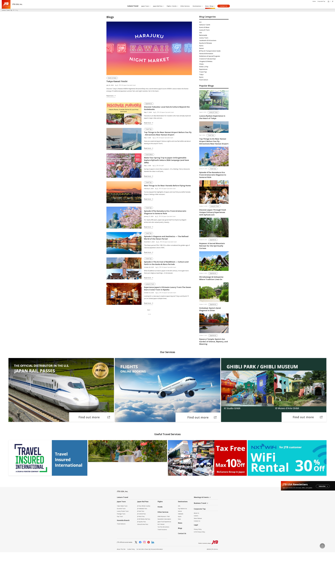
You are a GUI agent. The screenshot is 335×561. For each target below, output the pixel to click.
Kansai (180, 511)
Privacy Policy (198, 529)
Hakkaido (180, 514)
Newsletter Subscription (164, 519)
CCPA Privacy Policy (199, 532)
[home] (12, 4)
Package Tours (121, 514)
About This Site (121, 549)
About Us (196, 513)
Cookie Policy (131, 549)
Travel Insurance (162, 529)
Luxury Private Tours (123, 511)
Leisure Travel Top (7, 10)
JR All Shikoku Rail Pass (143, 519)
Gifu (179, 506)
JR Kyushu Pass (141, 521)
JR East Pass (140, 511)
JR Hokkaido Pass (142, 508)
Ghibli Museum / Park (164, 516)
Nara (179, 519)
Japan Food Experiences (164, 521)
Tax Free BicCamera (163, 527)
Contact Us (223, 6)
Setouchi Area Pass (142, 524)
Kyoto (179, 516)
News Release (198, 518)
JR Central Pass (141, 514)
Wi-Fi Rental (161, 524)
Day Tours (120, 516)
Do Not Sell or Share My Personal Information (150, 549)
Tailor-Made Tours (122, 506)
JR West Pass (141, 516)
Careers (196, 516)
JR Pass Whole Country (143, 506)
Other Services (185, 6)
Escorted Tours (121, 508)
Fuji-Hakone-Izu (182, 508)
